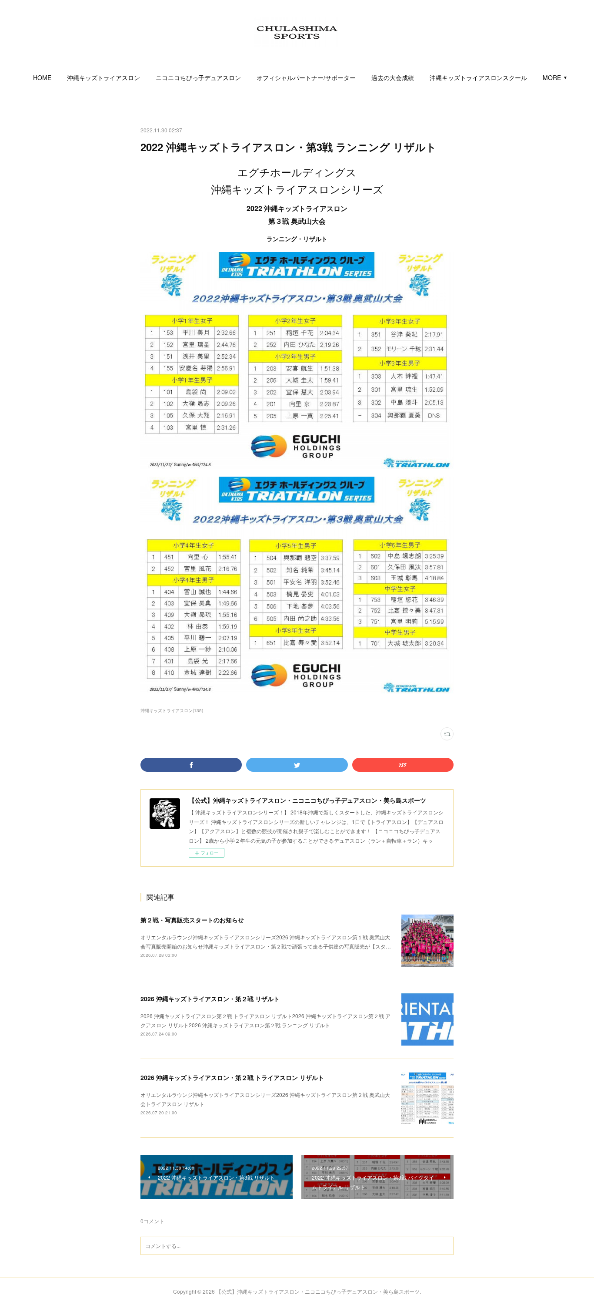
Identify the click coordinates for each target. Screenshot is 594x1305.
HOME (42, 77)
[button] (42, 77)
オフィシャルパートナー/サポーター (306, 77)
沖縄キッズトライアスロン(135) (171, 710)
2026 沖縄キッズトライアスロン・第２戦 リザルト (210, 998)
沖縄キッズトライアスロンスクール (478, 77)
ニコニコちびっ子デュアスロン (198, 77)
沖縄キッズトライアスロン (103, 77)
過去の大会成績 (392, 77)
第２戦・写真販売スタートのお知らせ (192, 919)
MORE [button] (552, 77)
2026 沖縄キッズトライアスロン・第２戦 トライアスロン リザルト (232, 1077)
